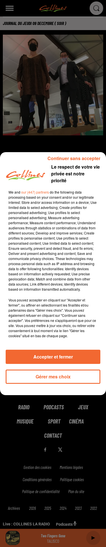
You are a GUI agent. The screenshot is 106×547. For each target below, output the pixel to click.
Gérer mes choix (53, 376)
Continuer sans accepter (73, 158)
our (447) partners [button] (35, 192)
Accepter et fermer (53, 356)
